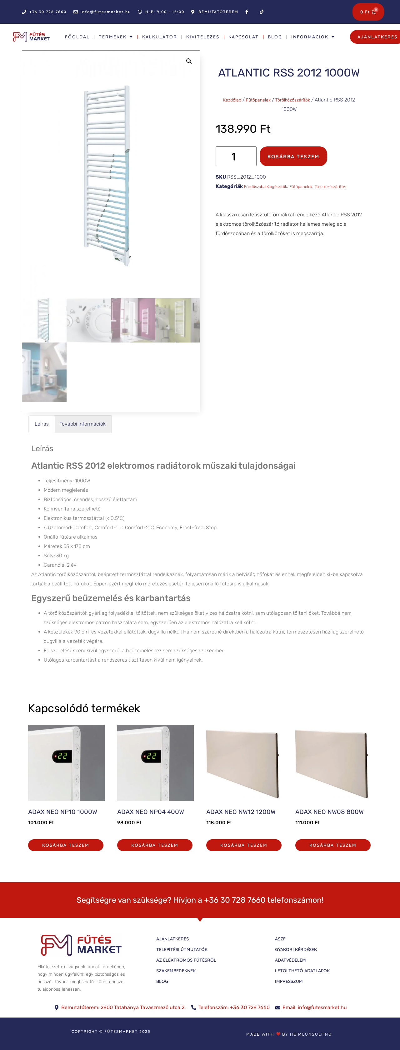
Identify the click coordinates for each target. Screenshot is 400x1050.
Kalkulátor (159, 37)
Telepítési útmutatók (182, 949)
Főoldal (77, 37)
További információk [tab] (83, 424)
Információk (309, 37)
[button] (189, 61)
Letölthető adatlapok (302, 971)
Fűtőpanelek (258, 100)
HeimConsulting (311, 1034)
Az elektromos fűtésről (186, 960)
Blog (275, 37)
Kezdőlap (232, 100)
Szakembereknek (176, 971)
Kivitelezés (202, 37)
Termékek (113, 37)
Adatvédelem (290, 960)
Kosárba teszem (293, 156)
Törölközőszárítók (292, 100)
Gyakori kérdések (296, 949)
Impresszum (289, 981)
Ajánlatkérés (172, 939)
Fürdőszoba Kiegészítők (265, 186)
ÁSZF (280, 939)
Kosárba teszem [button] (65, 845)
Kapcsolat (243, 37)
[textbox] (200, 617)
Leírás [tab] (42, 424)
